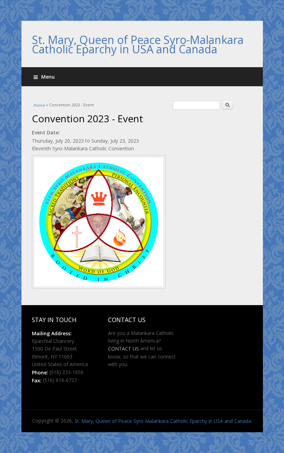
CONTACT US (123, 348)
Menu (48, 76)
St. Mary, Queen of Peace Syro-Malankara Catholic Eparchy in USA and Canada (137, 44)
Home (39, 105)
